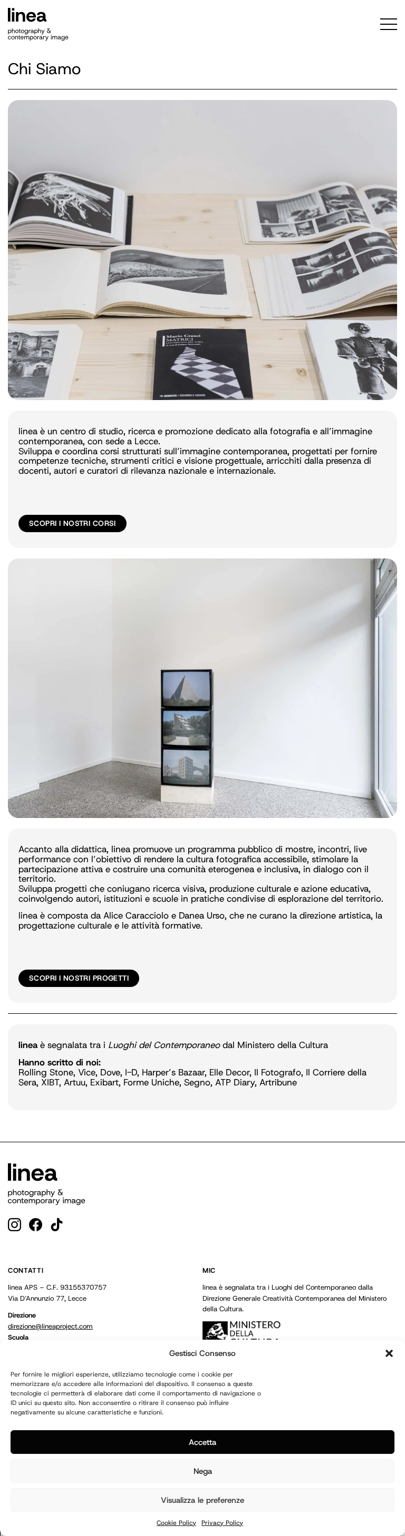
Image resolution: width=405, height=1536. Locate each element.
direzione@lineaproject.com (50, 1326)
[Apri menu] (388, 24)
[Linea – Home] (46, 1184)
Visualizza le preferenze (202, 1500)
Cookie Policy (176, 1523)
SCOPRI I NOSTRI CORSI (72, 523)
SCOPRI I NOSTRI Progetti (79, 978)
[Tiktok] (56, 1224)
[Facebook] (35, 1224)
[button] (389, 1353)
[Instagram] (14, 1224)
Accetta (202, 1442)
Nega (203, 1471)
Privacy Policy (222, 1523)
